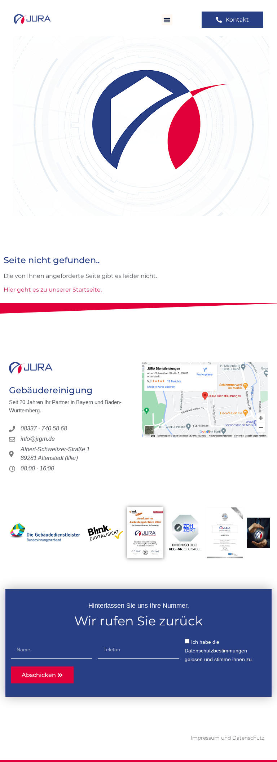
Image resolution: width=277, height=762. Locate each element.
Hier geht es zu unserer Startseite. (53, 289)
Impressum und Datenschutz (227, 738)
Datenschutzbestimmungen (216, 651)
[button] (167, 19)
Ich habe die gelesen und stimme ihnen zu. (219, 650)
